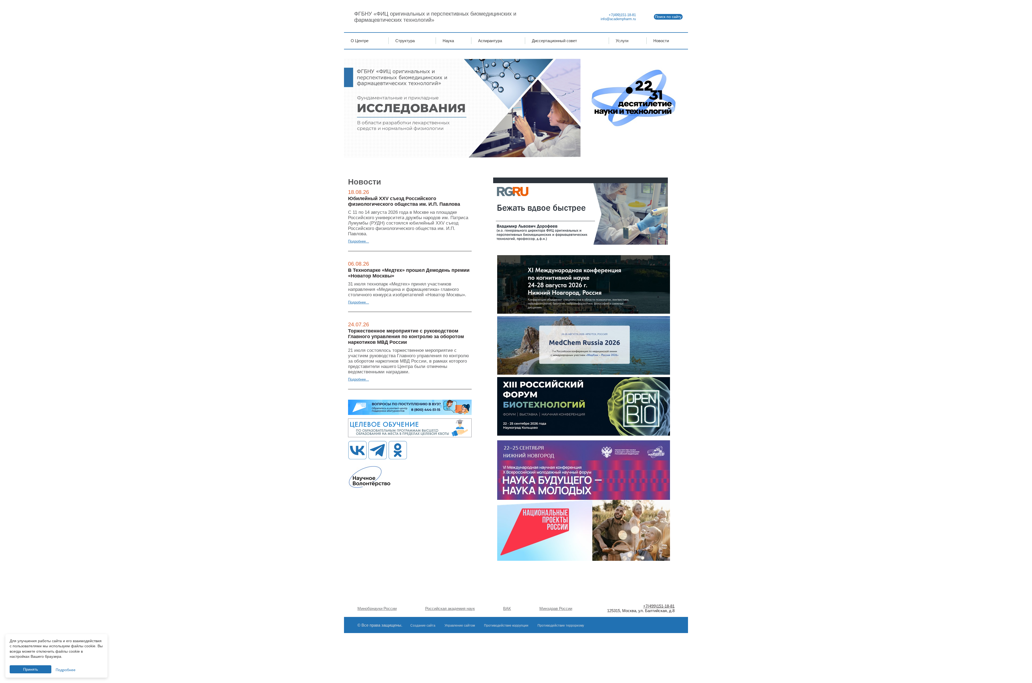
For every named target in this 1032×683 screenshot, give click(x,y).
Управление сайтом (460, 625)
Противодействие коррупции (506, 625)
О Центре (359, 40)
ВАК (507, 608)
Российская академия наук (450, 608)
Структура (405, 40)
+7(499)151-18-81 (622, 15)
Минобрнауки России (377, 608)
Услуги (622, 40)
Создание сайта (422, 625)
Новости (661, 40)
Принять (30, 669)
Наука (448, 40)
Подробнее (66, 670)
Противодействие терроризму (561, 625)
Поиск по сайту (668, 17)
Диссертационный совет (554, 40)
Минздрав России (555, 608)
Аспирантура (490, 40)
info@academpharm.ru (618, 19)
